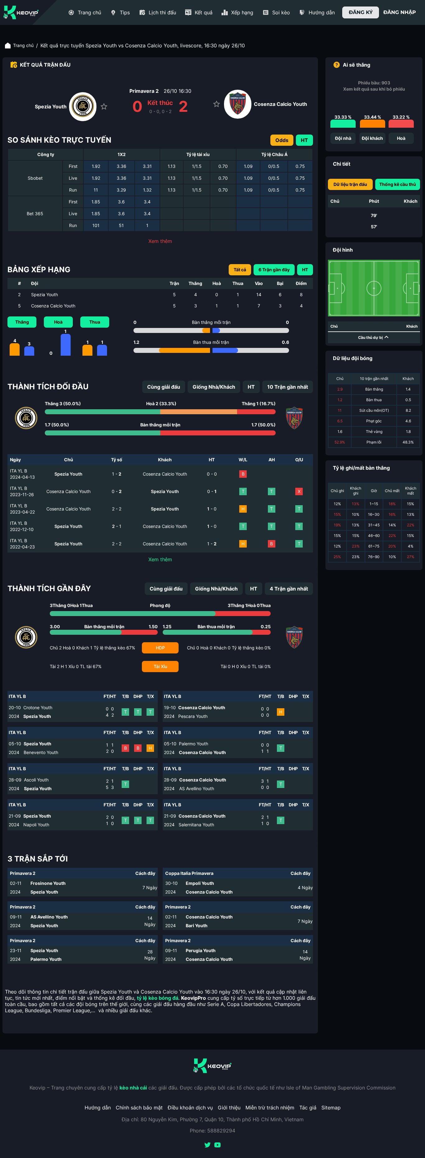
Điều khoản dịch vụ (190, 1107)
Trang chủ (23, 45)
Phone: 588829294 (212, 1130)
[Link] (21, 12)
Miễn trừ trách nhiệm (269, 1107)
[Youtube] (217, 1145)
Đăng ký (361, 12)
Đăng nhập (399, 12)
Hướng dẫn (98, 1107)
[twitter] (207, 1145)
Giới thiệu (229, 1107)
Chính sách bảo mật (139, 1107)
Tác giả (307, 1107)
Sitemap (331, 1107)
